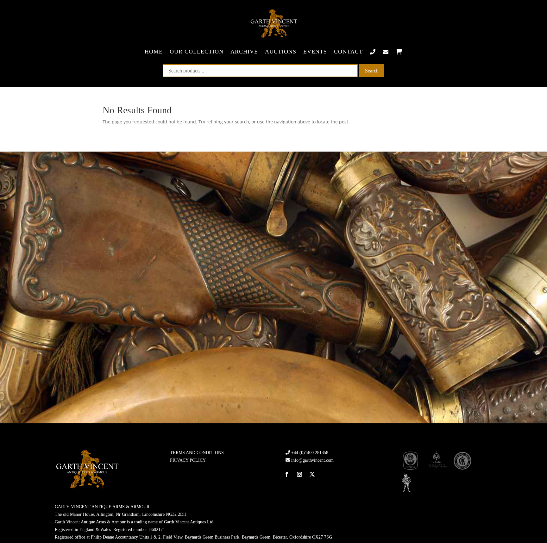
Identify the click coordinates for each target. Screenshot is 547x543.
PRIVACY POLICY (188, 460)
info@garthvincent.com (312, 460)
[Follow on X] (312, 474)
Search (372, 70)
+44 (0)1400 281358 (309, 452)
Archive (244, 51)
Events (315, 51)
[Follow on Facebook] (287, 474)
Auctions (280, 51)
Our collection (196, 51)
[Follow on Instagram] (299, 474)
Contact (348, 51)
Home (154, 51)
